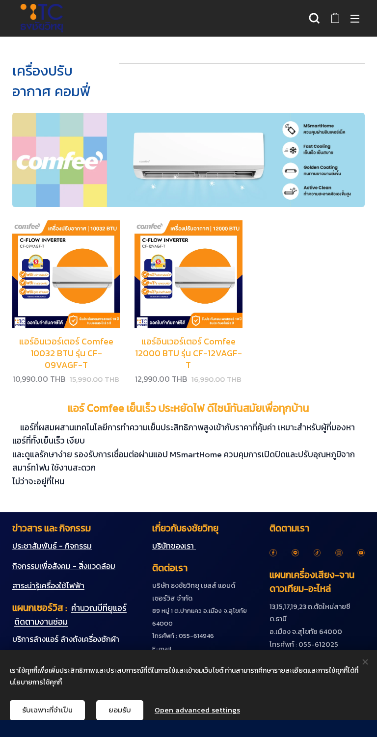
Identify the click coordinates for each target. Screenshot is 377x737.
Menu (355, 18)
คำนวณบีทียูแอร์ (99, 608)
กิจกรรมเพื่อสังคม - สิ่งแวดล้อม (63, 566)
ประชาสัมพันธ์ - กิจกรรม (52, 546)
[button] (314, 18)
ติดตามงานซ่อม (41, 621)
